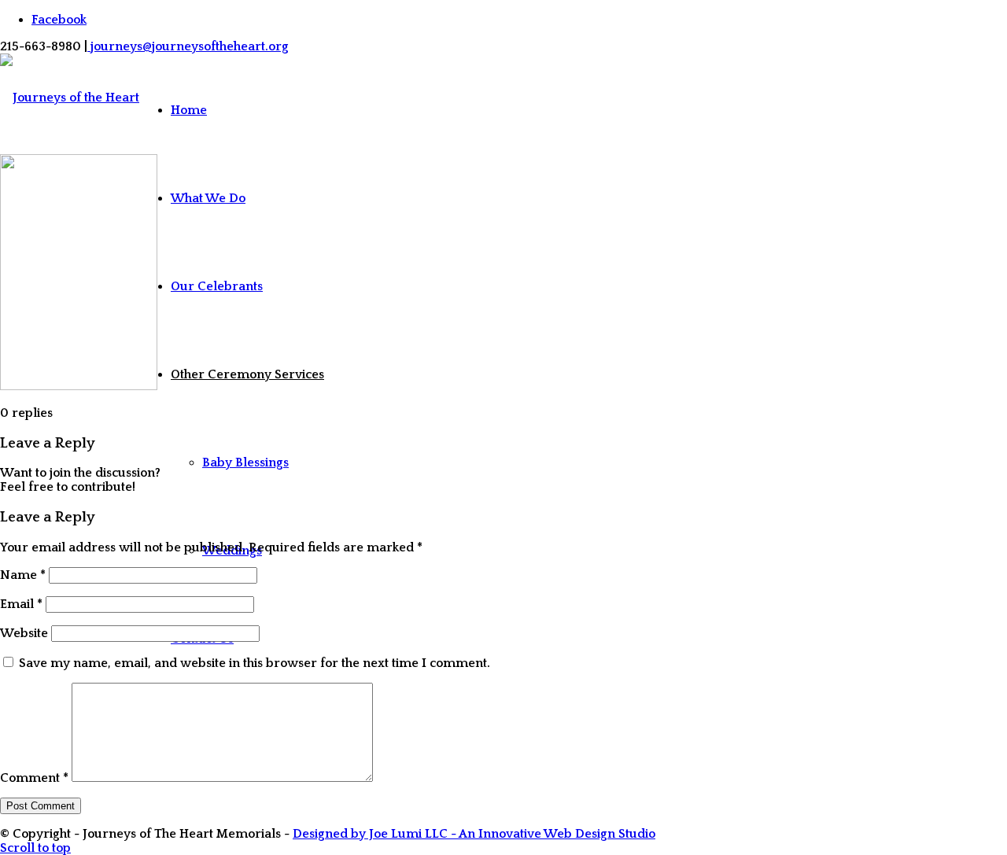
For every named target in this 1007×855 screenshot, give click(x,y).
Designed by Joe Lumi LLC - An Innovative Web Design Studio (474, 834)
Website (24, 633)
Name (23, 575)
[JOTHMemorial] (69, 418)
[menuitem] (247, 110)
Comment (34, 778)
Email (21, 604)
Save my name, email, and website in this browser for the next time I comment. (254, 663)
